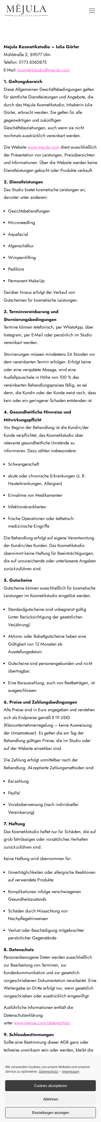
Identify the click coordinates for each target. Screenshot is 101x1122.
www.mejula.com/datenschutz (42, 1023)
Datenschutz (48, 1072)
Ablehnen (50, 1099)
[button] (92, 10)
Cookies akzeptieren (50, 1086)
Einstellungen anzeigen (50, 1112)
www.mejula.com (43, 147)
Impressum (70, 1072)
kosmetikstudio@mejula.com (44, 70)
